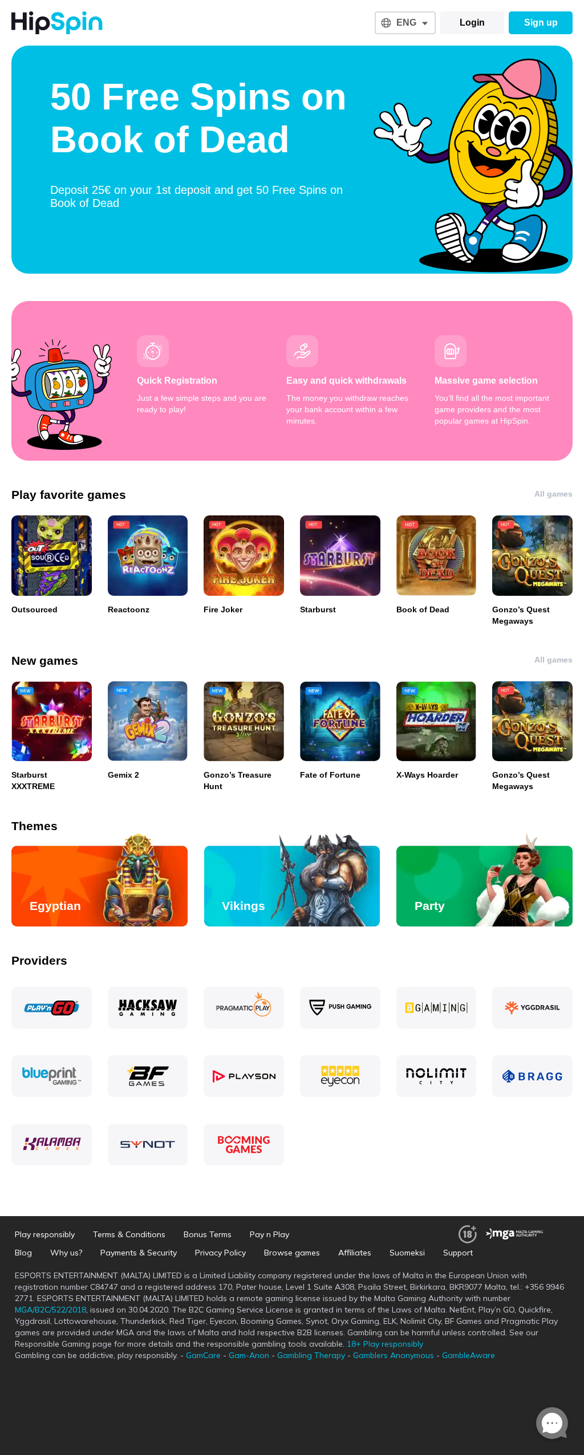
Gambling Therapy (311, 1355)
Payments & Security (138, 1252)
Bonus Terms (208, 1234)
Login (472, 22)
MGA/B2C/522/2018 (50, 1309)
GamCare (203, 1355)
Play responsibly (45, 1234)
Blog (23, 1252)
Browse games (292, 1252)
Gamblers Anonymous (393, 1355)
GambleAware (468, 1355)
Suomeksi (407, 1252)
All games (553, 493)
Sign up (541, 22)
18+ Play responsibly (385, 1344)
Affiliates (354, 1252)
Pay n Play (269, 1234)
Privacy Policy (220, 1252)
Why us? (66, 1252)
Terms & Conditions (129, 1234)
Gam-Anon (249, 1355)
